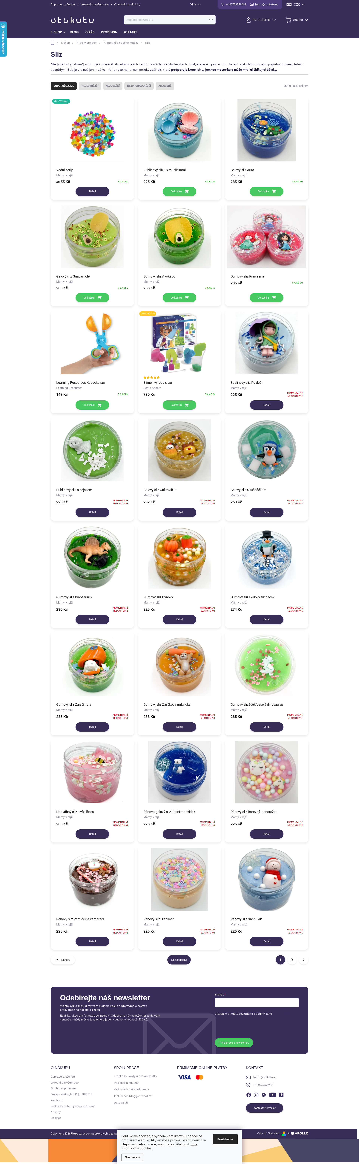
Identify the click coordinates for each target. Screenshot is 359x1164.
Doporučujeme (63, 85)
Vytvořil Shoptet (268, 1133)
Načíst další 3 (179, 959)
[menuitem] (58, 32)
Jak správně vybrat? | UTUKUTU (71, 1094)
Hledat (210, 19)
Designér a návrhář (126, 1082)
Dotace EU (121, 1102)
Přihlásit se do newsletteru (234, 1042)
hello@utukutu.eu (265, 1077)
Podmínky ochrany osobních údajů (73, 1106)
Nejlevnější (90, 85)
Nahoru (65, 959)
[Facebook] (248, 1094)
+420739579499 (263, 1085)
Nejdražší (113, 85)
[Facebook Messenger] (263, 1094)
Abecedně (164, 85)
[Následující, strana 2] (292, 959)
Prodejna (56, 1100)
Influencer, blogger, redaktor (133, 1096)
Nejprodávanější (139, 85)
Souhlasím (225, 1139)
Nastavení (132, 1157)
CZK (297, 4)
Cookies (56, 1118)
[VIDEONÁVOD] (179, 344)
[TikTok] (281, 1094)
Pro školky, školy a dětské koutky (135, 1076)
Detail (92, 191)
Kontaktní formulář (265, 1108)
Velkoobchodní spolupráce (131, 1089)
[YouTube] (272, 1094)
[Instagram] (256, 1094)
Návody (56, 1112)
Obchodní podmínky (127, 4)
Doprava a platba (63, 4)
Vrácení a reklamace (95, 4)
